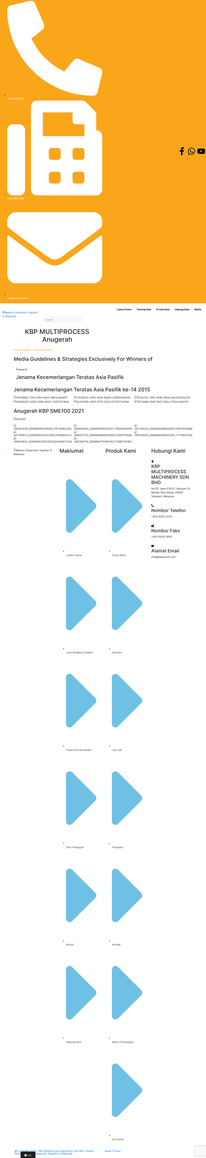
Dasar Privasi (113, 1151)
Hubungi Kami (182, 309)
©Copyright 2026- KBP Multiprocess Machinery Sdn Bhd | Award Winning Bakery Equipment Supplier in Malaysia (54, 1152)
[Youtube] (201, 151)
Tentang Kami (143, 309)
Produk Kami (163, 309)
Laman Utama (124, 309)
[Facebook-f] (182, 151)
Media (198, 309)
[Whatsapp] (191, 151)
